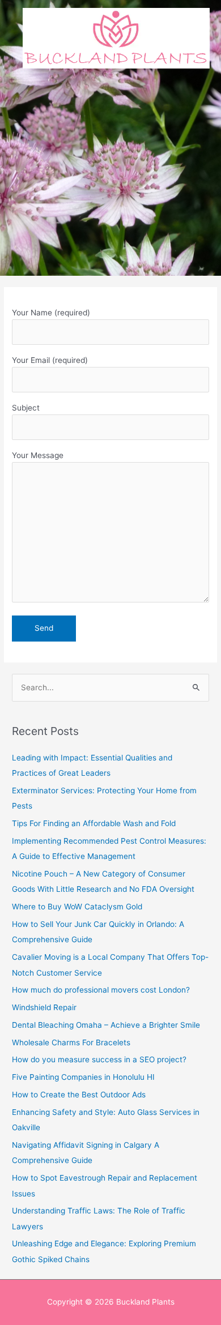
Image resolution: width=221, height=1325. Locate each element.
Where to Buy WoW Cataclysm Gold (77, 906)
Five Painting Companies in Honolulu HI (83, 1077)
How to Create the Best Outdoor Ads (79, 1094)
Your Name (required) (51, 312)
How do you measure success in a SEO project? (99, 1059)
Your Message (37, 455)
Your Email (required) (50, 360)
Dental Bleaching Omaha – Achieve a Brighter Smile (106, 1024)
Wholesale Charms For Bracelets (71, 1042)
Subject (26, 407)
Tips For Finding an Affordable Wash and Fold (94, 823)
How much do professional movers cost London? (101, 989)
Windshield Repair (44, 1007)
